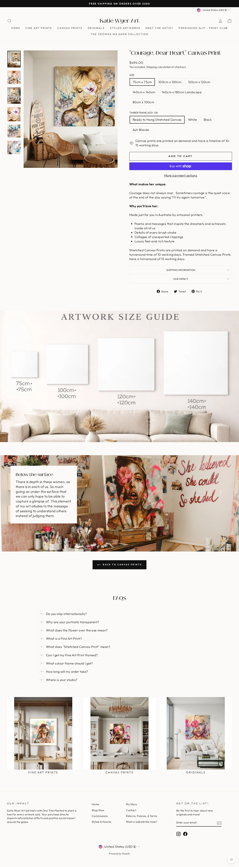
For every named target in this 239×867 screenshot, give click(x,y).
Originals (96, 28)
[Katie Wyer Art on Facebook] (185, 834)
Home (15, 28)
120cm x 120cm (199, 82)
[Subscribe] (219, 822)
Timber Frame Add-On (143, 112)
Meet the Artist (159, 28)
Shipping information (180, 270)
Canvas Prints (69, 28)
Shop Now (98, 810)
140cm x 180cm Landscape (182, 92)
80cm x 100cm (143, 102)
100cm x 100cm (170, 82)
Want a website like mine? (141, 821)
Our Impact (180, 279)
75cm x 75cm (142, 82)
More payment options (180, 175)
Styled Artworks (125, 28)
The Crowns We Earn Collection (119, 34)
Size (131, 75)
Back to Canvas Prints (122, 564)
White (192, 120)
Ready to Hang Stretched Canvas (157, 120)
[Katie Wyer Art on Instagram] (178, 834)
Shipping (151, 67)
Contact (131, 810)
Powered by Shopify (119, 853)
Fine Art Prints (39, 28)
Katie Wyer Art (119, 21)
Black (208, 120)
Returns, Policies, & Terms (141, 816)
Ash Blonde (141, 130)
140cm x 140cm (144, 92)
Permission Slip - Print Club (203, 28)
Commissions (100, 816)
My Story (131, 804)
